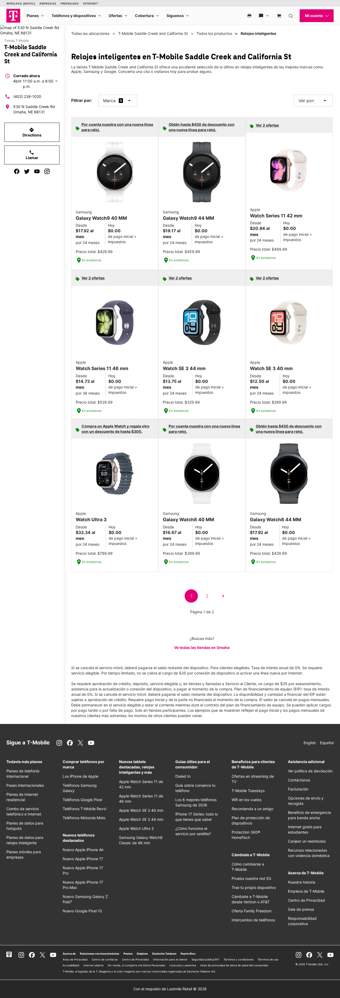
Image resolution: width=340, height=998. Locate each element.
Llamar (32, 155)
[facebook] (17, 171)
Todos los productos (214, 33)
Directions (32, 132)
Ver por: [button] (313, 100)
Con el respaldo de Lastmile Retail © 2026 (170, 989)
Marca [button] (109, 100)
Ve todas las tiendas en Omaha (202, 647)
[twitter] (27, 171)
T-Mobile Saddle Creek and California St (153, 33)
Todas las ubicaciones (90, 33)
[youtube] (37, 171)
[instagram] (47, 171)
